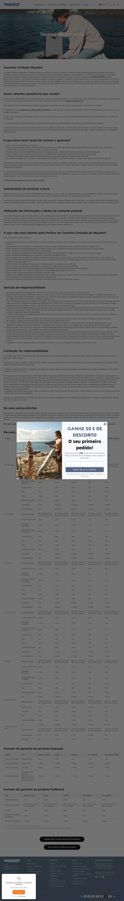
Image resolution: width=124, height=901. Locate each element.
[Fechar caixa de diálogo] (105, 424)
